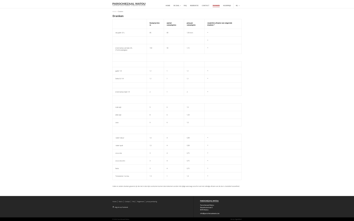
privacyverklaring (151, 202)
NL (237, 6)
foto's (121, 202)
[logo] (133, 4)
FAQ (133, 202)
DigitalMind (238, 219)
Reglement (140, 202)
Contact (127, 202)
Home (114, 11)
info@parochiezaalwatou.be (209, 213)
